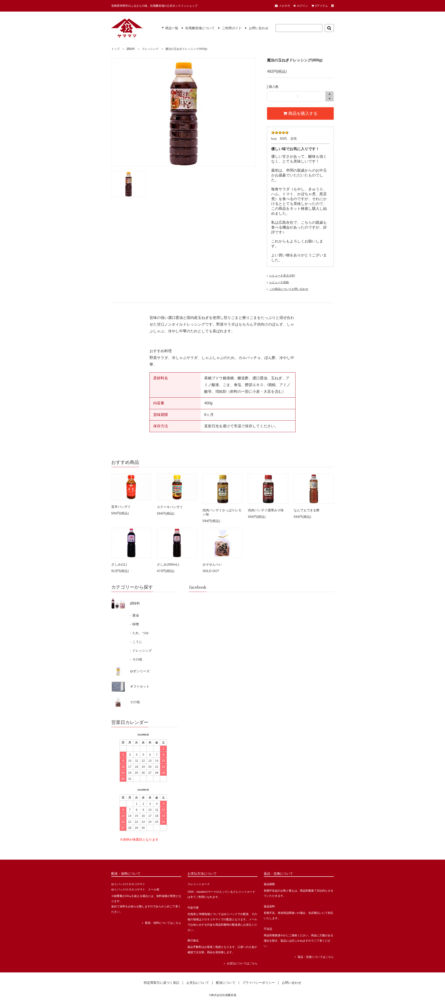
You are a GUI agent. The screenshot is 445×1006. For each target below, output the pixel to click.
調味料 (131, 48)
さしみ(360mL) (168, 564)
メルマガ (284, 5)
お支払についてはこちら (242, 963)
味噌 (134, 624)
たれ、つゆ (139, 633)
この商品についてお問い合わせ (288, 289)
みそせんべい (212, 564)
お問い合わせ (258, 28)
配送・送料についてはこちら (163, 922)
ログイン (302, 5)
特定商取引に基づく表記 (161, 982)
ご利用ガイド (232, 28)
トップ (115, 48)
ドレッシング (150, 48)
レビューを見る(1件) (282, 275)
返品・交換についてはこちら (316, 957)
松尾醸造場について (200, 28)
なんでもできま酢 (307, 510)
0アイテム (321, 5)
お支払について (197, 982)
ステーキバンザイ (170, 507)
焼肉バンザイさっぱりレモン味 (222, 512)
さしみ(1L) (119, 564)
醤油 (134, 615)
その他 (136, 659)
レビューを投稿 (279, 282)
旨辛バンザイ (121, 507)
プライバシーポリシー (258, 982)
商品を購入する (302, 113)
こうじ (136, 642)
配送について (225, 982)
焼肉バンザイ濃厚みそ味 (266, 510)
